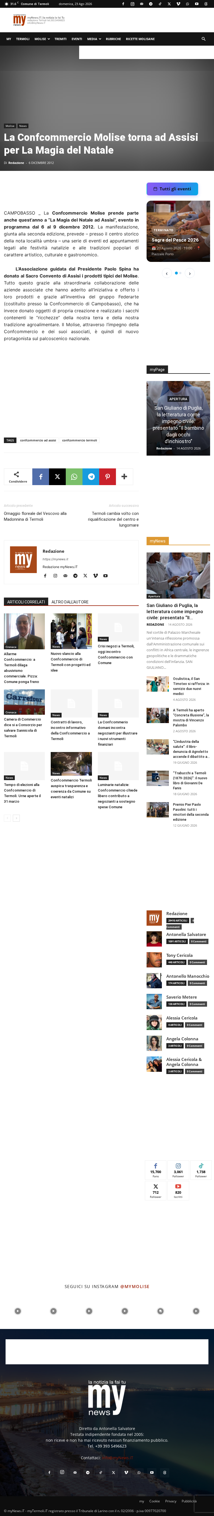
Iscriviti (178, 1185)
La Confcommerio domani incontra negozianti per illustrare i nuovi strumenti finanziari (117, 733)
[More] (124, 476)
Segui (178, 1165)
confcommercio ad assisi (38, 440)
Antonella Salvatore (186, 934)
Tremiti (61, 39)
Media (92, 39)
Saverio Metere (181, 997)
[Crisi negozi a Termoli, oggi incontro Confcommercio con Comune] (118, 627)
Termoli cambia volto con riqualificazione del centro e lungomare (113, 519)
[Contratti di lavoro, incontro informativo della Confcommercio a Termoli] (71, 703)
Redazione (16, 163)
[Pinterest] (107, 476)
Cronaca (11, 647)
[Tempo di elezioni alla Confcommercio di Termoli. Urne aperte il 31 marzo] (24, 766)
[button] (203, 39)
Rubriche (113, 39)
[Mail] (141, 4)
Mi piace (156, 1165)
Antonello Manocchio (187, 976)
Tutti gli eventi (175, 188)
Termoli (23, 39)
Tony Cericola (179, 955)
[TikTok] (160, 4)
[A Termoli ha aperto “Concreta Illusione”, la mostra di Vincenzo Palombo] (158, 715)
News (23, 126)
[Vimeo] (178, 4)
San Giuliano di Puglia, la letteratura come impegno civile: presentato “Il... (175, 611)
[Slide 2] (180, 273)
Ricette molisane (140, 39)
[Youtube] (197, 4)
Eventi (77, 39)
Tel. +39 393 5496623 (107, 1446)
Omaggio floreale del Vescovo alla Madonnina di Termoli (35, 516)
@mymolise (135, 1286)
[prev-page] (7, 818)
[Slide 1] (176, 273)
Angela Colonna (182, 1038)
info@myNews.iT (117, 1457)
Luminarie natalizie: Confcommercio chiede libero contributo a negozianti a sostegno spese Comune (117, 796)
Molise (40, 39)
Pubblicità (189, 1501)
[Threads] (206, 4)
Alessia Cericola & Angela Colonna (184, 1062)
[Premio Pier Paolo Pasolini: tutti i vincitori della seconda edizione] (158, 809)
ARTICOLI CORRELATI (26, 602)
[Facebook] (123, 4)
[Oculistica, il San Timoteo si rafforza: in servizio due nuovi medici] (158, 684)
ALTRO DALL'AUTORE (70, 602)
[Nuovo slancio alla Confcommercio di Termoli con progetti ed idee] (71, 631)
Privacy (170, 1501)
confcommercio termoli (79, 440)
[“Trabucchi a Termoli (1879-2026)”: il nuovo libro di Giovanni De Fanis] (158, 778)
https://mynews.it (55, 559)
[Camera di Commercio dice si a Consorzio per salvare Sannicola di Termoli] (24, 702)
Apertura (178, 399)
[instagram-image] (18, 1311)
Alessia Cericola (182, 1018)
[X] (169, 4)
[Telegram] (151, 4)
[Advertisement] (104, 189)
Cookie (154, 1501)
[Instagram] (132, 4)
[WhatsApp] (187, 4)
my (8, 39)
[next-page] (16, 818)
